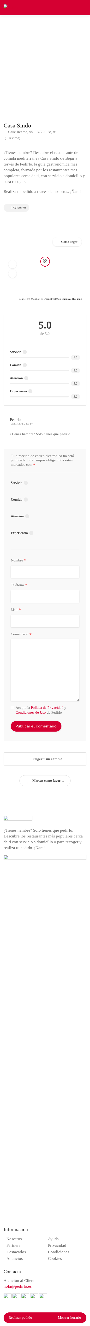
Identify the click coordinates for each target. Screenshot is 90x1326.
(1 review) (12, 138)
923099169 (18, 208)
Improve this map (72, 298)
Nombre (18, 560)
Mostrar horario (69, 1317)
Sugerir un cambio (47, 759)
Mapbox (35, 298)
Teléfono (19, 585)
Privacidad (57, 1245)
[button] (12, 264)
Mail (16, 610)
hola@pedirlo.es (18, 1286)
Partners (13, 1245)
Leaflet (22, 298)
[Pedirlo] (11, 7)
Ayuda (53, 1239)
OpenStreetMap (52, 298)
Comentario (21, 634)
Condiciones (58, 1252)
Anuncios (14, 1258)
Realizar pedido (20, 1317)
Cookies (55, 1258)
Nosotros (14, 1239)
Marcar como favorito (48, 780)
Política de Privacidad (47, 708)
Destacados (16, 1252)
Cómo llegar (69, 242)
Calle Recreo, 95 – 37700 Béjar (31, 132)
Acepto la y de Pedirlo (41, 710)
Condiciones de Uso (31, 712)
